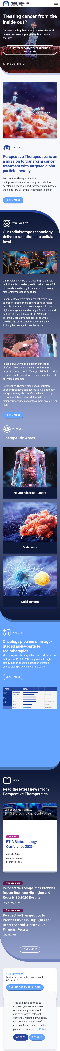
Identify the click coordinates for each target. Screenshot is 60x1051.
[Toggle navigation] (55, 3)
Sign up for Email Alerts (25, 987)
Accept (21, 1037)
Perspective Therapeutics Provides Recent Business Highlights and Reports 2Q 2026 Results (29, 892)
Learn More (13, 200)
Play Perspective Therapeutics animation (30, 50)
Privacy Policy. (38, 1029)
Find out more (14, 64)
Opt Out (37, 1037)
